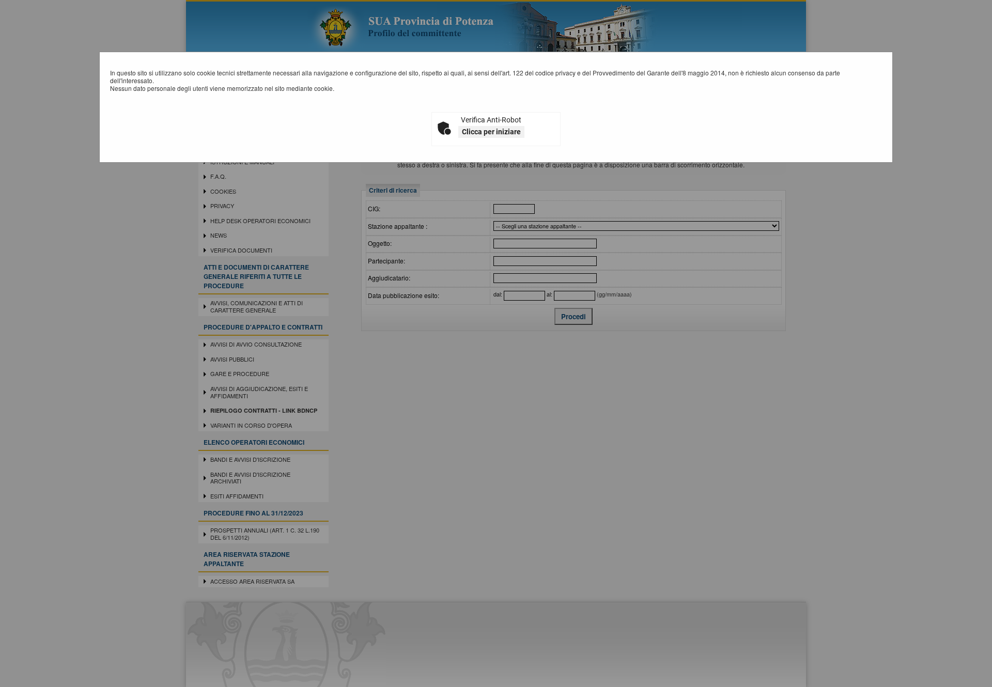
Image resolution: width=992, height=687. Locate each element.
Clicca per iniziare (491, 132)
